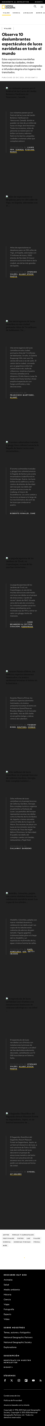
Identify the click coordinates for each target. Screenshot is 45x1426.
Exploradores (10, 1347)
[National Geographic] (3, 7)
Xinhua (20, 149)
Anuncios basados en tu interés (16, 1405)
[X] (12, 1381)
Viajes (6, 13)
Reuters (21, 727)
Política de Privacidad (13, 1400)
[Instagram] (20, 1381)
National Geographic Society (18, 1342)
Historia (7, 1294)
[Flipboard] (27, 1381)
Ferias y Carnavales (23, 1235)
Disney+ (39, 2)
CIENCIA (7, 1242)
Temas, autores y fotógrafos (17, 1332)
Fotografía (9, 1309)
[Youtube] (34, 1381)
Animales (28, 13)
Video (7, 1319)
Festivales (8, 1238)
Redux (13, 152)
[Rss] (41, 1381)
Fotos (21, 1238)
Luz (28, 1238)
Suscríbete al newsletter (15, 2)
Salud (6, 1284)
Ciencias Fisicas (22, 1242)
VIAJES (8, 28)
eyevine (29, 149)
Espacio (7, 1314)
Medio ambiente (12, 1289)
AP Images (16, 1174)
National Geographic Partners (18, 1337)
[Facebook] (6, 1381)
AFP (24, 951)
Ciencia (16, 13)
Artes (6, 1235)
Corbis (32, 727)
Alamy (13, 397)
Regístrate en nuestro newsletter (17, 1361)
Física (37, 1242)
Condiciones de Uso (12, 1396)
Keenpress (27, 626)
